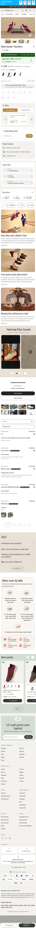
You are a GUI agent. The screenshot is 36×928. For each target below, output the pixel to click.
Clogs (2, 760)
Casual (3, 769)
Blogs (2, 825)
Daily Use (21, 778)
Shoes (17, 14)
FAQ (20, 802)
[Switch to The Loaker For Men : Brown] (32, 688)
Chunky (21, 775)
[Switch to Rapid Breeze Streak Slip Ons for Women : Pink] (15, 686)
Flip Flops (22, 754)
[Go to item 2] (15, 41)
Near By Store (5, 820)
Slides (3, 757)
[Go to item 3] (21, 41)
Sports (3, 772)
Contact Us (22, 793)
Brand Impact (4, 817)
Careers (3, 828)
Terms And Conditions (25, 825)
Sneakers (24, 14)
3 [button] (19, 525)
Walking (21, 772)
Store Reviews (5, 823)
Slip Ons (21, 748)
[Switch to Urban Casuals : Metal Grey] (3, 74)
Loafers (3, 751)
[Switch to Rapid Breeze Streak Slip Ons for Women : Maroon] (4, 686)
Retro (2, 778)
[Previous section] (2, 205)
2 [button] (14, 525)
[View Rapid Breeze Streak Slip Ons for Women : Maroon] (12, 673)
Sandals (21, 757)
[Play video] (11, 352)
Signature (3, 775)
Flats (2, 754)
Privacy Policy (23, 820)
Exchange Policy (23, 817)
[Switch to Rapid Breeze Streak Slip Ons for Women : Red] (19, 686)
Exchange (22, 799)
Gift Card (3, 793)
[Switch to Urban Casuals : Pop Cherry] (9, 74)
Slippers (7, 905)
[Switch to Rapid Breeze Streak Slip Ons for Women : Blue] (12, 686)
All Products (9, 14)
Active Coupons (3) (10, 110)
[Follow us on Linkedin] (9, 838)
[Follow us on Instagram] (2, 838)
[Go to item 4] (28, 41)
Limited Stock (4, 799)
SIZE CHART (31, 81)
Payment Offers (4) (25, 110)
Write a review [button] (18, 393)
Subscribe (28, 737)
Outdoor (3, 784)
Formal (21, 769)
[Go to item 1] (8, 41)
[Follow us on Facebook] (6, 838)
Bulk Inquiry (22, 805)
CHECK (29, 136)
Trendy (21, 781)
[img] (4, 431)
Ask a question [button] (18, 398)
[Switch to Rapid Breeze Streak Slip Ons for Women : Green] (8, 686)
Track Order (22, 796)
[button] (18, 2)
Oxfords (21, 751)
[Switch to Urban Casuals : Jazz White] (20, 74)
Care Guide (22, 808)
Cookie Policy (23, 823)
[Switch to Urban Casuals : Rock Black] (14, 74)
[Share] (33, 46)
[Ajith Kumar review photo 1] (3, 515)
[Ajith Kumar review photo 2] (10, 515)
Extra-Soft (4, 781)
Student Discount (5, 796)
